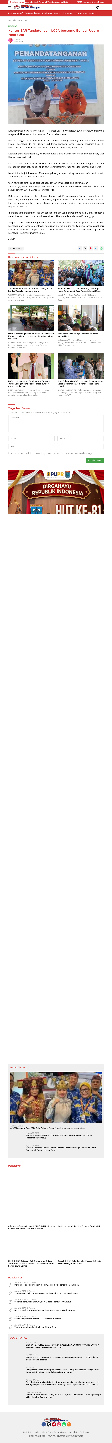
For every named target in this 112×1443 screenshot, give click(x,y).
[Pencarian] (102, 7)
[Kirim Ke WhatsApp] (102, 248)
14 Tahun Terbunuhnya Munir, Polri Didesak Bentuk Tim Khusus (42, 1302)
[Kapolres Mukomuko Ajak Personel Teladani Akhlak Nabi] (81, 318)
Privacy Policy (60, 1432)
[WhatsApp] (64, 1424)
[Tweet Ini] (85, 248)
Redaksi (27, 1432)
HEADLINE (12, 26)
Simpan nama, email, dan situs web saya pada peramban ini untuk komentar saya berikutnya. (52, 453)
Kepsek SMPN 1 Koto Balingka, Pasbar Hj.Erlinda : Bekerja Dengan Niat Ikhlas (80, 1262)
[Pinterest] (54, 1424)
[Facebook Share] (80, 248)
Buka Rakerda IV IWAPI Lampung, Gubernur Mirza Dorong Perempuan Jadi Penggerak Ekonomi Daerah (80, 383)
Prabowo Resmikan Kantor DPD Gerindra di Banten (37, 1318)
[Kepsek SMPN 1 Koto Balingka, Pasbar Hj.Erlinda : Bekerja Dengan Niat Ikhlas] (81, 1245)
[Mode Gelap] (97, 7)
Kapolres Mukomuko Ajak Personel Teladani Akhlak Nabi (78, 335)
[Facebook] (44, 1424)
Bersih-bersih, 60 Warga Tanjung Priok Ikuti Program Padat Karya (44, 1310)
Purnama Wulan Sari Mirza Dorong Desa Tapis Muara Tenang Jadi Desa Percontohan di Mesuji (79, 289)
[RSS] (69, 1424)
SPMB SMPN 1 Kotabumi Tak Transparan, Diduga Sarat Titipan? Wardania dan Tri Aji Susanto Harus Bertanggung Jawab (31, 1263)
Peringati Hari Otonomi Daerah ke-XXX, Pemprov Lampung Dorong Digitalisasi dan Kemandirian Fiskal (62, 1358)
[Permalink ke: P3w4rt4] (10, 40)
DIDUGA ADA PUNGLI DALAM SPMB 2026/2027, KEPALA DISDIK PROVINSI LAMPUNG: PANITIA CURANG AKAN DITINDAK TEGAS (63, 1346)
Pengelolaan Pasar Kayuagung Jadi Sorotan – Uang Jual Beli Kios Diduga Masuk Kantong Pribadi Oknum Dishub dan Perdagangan (63, 1371)
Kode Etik (46, 1432)
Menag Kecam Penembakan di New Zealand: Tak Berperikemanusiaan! (46, 1285)
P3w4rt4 (17, 39)
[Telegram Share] (96, 248)
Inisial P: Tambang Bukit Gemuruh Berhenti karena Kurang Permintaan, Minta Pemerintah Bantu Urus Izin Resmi (31, 336)
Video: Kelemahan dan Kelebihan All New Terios (36, 1327)
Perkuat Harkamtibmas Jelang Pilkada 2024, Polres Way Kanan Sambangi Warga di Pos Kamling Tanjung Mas (63, 1395)
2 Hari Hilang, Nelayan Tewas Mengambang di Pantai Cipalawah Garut (46, 1293)
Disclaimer (84, 1432)
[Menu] (10, 7)
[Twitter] (49, 1424)
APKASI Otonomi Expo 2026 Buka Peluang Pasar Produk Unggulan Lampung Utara (30, 289)
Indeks (36, 1432)
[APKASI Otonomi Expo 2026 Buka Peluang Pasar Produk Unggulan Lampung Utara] (31, 273)
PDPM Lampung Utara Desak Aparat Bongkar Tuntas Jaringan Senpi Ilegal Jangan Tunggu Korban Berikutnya (29, 383)
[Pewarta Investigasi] (27, 7)
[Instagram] (59, 1424)
